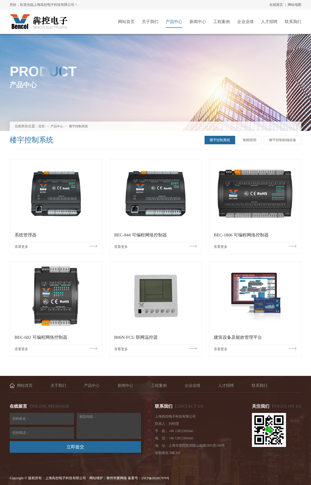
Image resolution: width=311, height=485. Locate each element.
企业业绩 (192, 385)
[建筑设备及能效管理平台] (255, 295)
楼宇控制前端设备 (282, 140)
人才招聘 (226, 385)
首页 (41, 126)
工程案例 (159, 385)
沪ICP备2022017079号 (155, 478)
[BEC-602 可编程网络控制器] (56, 295)
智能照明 (249, 140)
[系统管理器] (56, 193)
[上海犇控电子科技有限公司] (39, 22)
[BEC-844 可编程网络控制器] (155, 193)
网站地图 (294, 5)
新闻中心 (125, 385)
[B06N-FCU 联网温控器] (155, 295)
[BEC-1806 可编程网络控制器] (255, 193)
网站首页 (25, 385)
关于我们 (58, 385)
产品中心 (57, 126)
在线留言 (276, 5)
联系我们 (259, 385)
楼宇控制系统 (78, 126)
